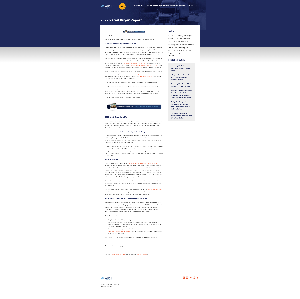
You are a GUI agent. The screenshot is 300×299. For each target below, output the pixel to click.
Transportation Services (186, 5)
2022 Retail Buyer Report (118, 254)
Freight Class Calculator (170, 5)
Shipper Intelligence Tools (154, 5)
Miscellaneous (182, 44)
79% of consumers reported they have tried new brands (135, 74)
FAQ (196, 5)
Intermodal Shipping (181, 41)
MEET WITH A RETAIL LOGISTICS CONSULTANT (119, 250)
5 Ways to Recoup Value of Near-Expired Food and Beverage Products (180, 77)
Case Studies (171, 35)
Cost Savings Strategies (183, 35)
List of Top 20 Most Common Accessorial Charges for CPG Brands (181, 68)
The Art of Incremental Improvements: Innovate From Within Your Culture (181, 115)
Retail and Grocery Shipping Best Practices (181, 47)
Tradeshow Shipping (177, 53)
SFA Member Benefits (139, 5)
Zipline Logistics (142, 254)
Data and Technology (175, 38)
